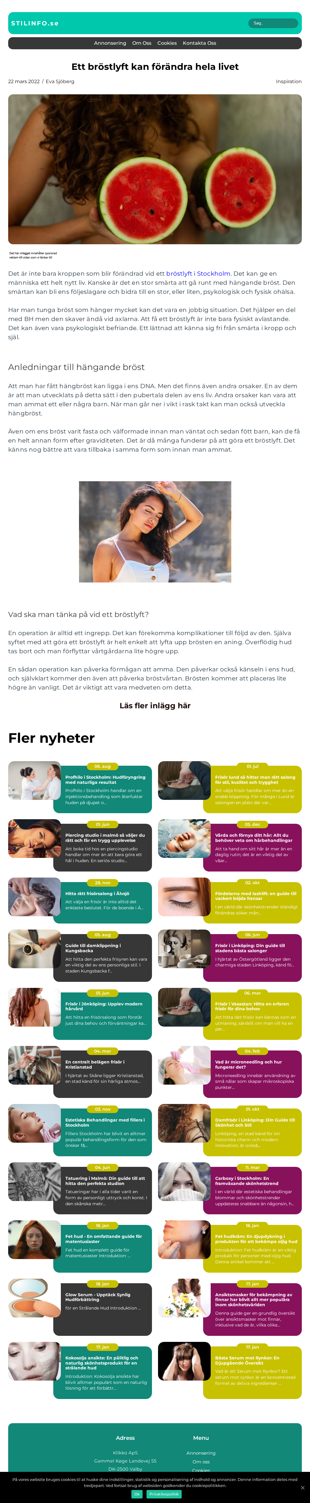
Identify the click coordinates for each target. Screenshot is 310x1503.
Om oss (141, 43)
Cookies (167, 43)
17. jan (252, 1284)
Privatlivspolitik (164, 1494)
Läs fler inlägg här (155, 705)
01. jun (103, 824)
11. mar (253, 1167)
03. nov (102, 1109)
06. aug (102, 766)
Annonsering (110, 43)
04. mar (102, 1051)
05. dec (252, 824)
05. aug (103, 934)
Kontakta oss (199, 43)
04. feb (252, 1051)
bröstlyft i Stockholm (198, 273)
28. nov (102, 882)
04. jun (102, 1167)
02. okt (252, 882)
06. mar (252, 993)
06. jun (252, 934)
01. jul (253, 766)
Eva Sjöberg (60, 81)
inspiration (289, 81)
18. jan (102, 1225)
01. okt (252, 1109)
